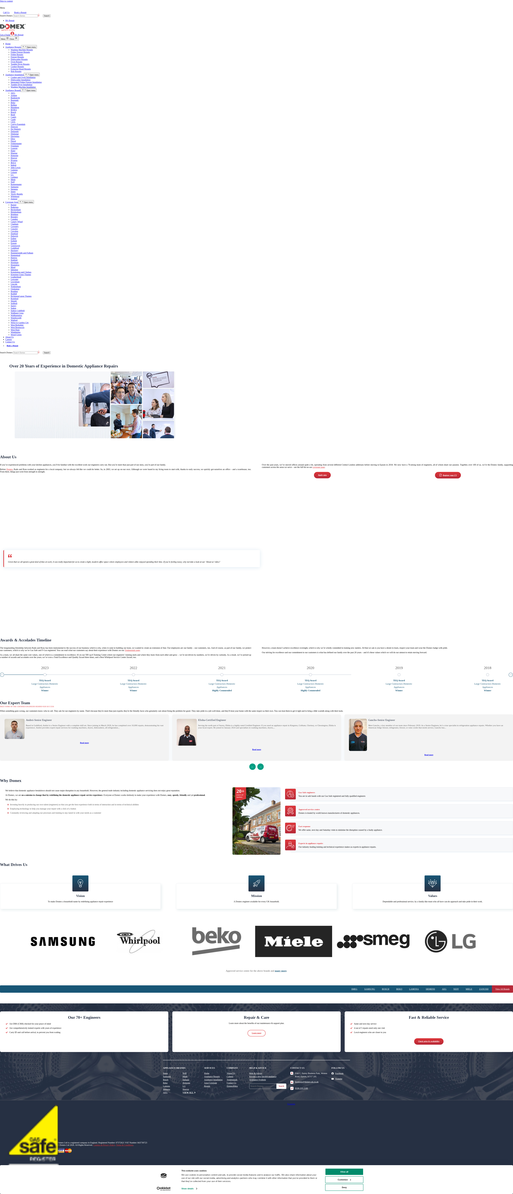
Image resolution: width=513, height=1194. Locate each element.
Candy (13, 117)
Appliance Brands (13, 90)
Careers (8, 339)
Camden (14, 219)
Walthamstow (16, 315)
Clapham (14, 224)
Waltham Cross (17, 313)
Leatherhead (16, 277)
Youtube (338, 1079)
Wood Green (16, 335)
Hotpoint (14, 155)
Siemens (14, 189)
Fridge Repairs (17, 54)
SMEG (354, 989)
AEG (13, 93)
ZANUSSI (483, 989)
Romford (14, 298)
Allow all (344, 1172)
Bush (13, 115)
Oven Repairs (16, 62)
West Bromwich (17, 327)
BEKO (399, 989)
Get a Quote (5, 35)
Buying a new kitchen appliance (262, 1076)
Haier (13, 151)
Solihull (14, 303)
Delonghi (15, 131)
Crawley (14, 229)
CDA (13, 122)
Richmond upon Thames (21, 296)
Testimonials (232, 1080)
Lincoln (14, 284)
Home (8, 44)
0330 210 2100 (301, 1088)
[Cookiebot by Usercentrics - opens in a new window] (163, 1189)
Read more (84, 743)
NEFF (456, 989)
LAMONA (414, 989)
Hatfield (14, 260)
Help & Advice (255, 1073)
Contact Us (10, 342)
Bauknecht (15, 98)
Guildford (15, 248)
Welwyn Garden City (20, 323)
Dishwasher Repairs (19, 59)
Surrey (13, 306)
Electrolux (15, 136)
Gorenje (14, 148)
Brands (207, 1086)
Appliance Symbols (257, 1080)
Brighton (14, 214)
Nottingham (16, 286)
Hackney (14, 250)
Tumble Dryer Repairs (20, 64)
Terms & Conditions (124, 1145)
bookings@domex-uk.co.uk (306, 1082)
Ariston (14, 95)
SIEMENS (430, 989)
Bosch (13, 112)
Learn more (256, 1033)
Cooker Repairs (17, 66)
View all (188, 1092)
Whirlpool (15, 196)
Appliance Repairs (13, 47)
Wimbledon (15, 332)
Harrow (14, 258)
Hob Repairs (16, 71)
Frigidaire (15, 146)
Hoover (14, 158)
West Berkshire (17, 325)
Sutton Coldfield (18, 310)
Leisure (14, 172)
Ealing (13, 238)
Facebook (339, 1073)
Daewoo (14, 127)
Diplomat (15, 134)
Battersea (14, 207)
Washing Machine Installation (23, 87)
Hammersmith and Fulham (22, 253)
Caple (13, 119)
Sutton (13, 308)
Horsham (14, 262)
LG (12, 175)
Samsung (14, 187)
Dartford (14, 234)
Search (281, 1086)
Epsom (14, 243)
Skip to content (6, 1)
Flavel (13, 141)
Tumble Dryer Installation (21, 84)
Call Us (6, 12)
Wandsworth (16, 318)
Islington (14, 270)
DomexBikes (232, 1086)
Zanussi (14, 199)
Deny (344, 1187)
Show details (187, 1188)
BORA (14, 110)
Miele (13, 179)
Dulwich (14, 236)
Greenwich (15, 246)
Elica (13, 139)
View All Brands (502, 989)
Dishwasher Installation (20, 80)
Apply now (322, 475)
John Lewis (15, 167)
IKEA (13, 163)
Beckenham (16, 210)
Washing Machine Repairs (22, 50)
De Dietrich (16, 129)
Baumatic (15, 100)
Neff (13, 182)
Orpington (15, 289)
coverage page (319, 467)
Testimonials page (132, 650)
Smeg (13, 191)
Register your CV (450, 475)
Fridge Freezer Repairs (20, 52)
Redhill (14, 294)
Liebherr (14, 177)
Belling (14, 105)
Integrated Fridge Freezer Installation (26, 82)
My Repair (9, 20)
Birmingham (16, 212)
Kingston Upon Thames (21, 274)
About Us (9, 337)
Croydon (14, 231)
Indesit (13, 165)
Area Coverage (210, 1083)
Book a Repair (20, 12)
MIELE (469, 989)
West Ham (15, 330)
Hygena (14, 160)
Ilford (13, 267)
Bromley (14, 217)
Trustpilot (291, 1104)
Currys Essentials (18, 124)
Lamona (14, 170)
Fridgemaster (16, 143)
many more (281, 970)
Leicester (14, 279)
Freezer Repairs (17, 57)
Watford (14, 320)
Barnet (13, 205)
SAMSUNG (369, 989)
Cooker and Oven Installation (23, 77)
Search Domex (6, 16)
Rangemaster (16, 184)
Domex (9, 469)
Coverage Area (11, 202)
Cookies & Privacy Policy (104, 1145)
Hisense (14, 153)
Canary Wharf (17, 222)
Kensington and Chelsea (21, 272)
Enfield (14, 241)
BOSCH (385, 989)
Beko (13, 103)
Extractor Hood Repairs (21, 69)
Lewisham (15, 282)
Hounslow (15, 265)
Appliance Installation (14, 75)
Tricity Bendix (17, 194)
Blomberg (15, 107)
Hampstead (15, 255)
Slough (14, 301)
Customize (343, 1180)
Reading (14, 291)
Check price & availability (429, 1041)
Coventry (15, 226)
